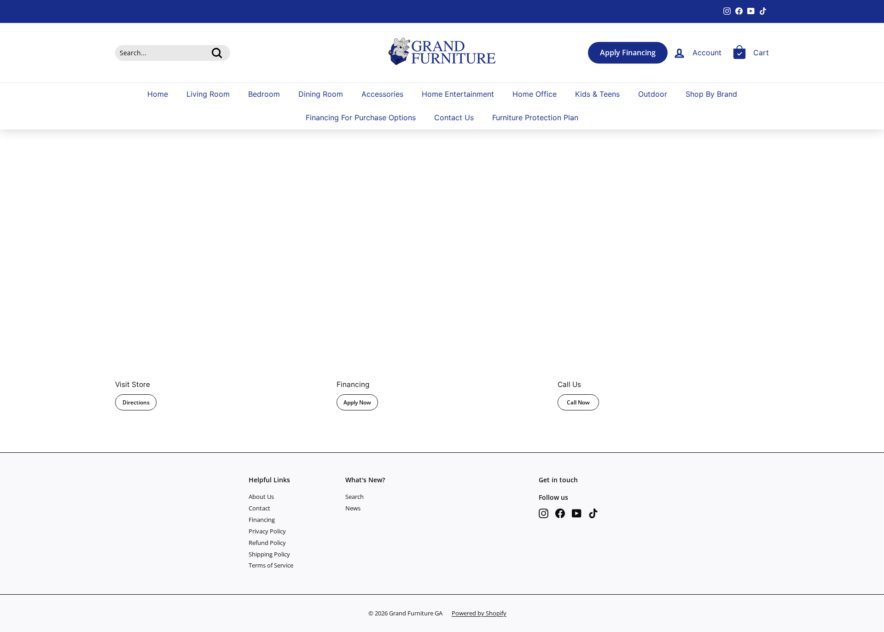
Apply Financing (628, 53)
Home (157, 94)
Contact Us (454, 118)
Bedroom (264, 94)
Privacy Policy (267, 531)
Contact (259, 508)
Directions (136, 402)
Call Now (578, 402)
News (353, 508)
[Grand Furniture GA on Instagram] (543, 513)
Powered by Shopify (479, 613)
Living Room (208, 94)
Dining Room (320, 94)
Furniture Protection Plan (535, 118)
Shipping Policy (269, 554)
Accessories (382, 94)
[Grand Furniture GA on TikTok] (593, 513)
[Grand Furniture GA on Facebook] (560, 513)
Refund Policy (267, 542)
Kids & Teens (597, 94)
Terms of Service (271, 565)
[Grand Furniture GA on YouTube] (577, 513)
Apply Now (357, 402)
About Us (261, 496)
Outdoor (652, 94)
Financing (262, 519)
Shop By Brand (711, 94)
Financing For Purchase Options (361, 118)
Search (354, 496)
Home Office (534, 94)
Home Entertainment (458, 94)
